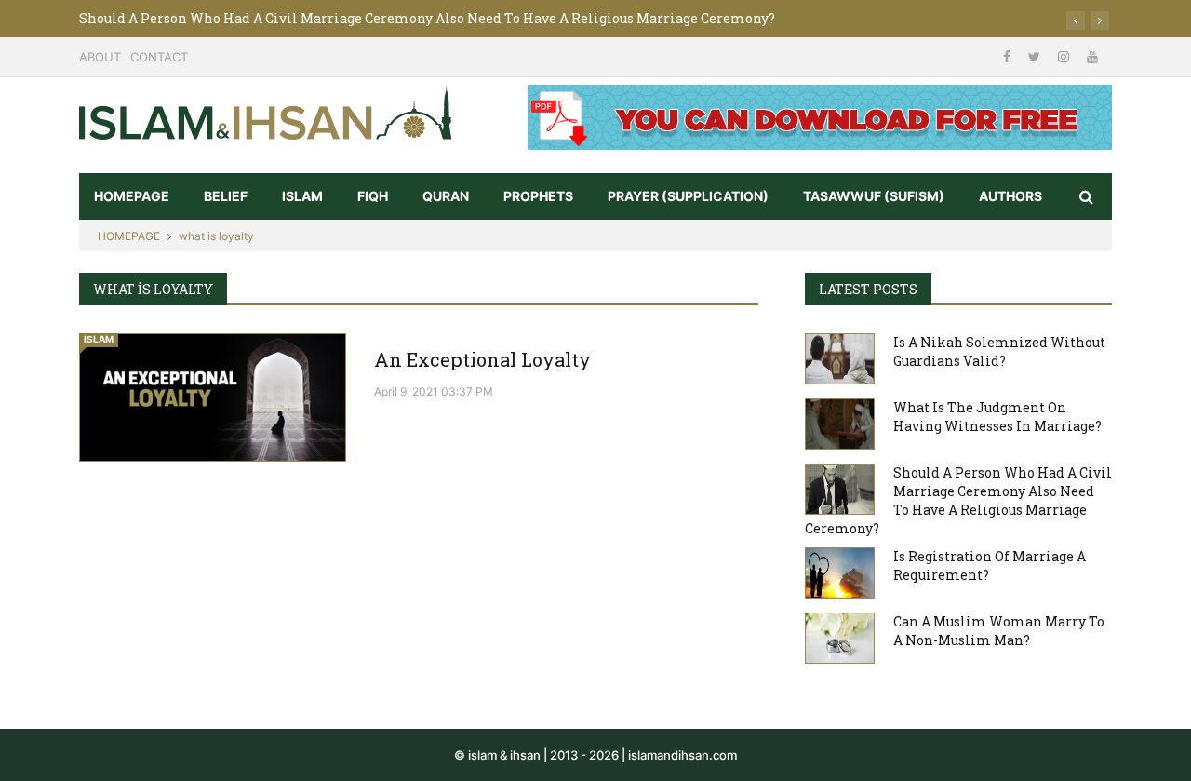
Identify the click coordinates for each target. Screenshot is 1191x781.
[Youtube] (1092, 56)
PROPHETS (538, 196)
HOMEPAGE (131, 196)
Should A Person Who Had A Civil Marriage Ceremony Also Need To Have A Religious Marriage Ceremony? (427, 18)
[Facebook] (1008, 56)
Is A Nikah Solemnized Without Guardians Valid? (999, 351)
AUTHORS (1010, 196)
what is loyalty (216, 236)
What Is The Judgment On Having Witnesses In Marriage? (997, 416)
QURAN (445, 196)
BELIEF (226, 196)
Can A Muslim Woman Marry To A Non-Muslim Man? (998, 631)
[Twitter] (1036, 56)
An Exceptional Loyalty (482, 359)
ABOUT (100, 56)
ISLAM (302, 196)
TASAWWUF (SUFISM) (873, 196)
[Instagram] (1065, 56)
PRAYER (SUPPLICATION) (688, 196)
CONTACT (159, 56)
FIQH (372, 196)
